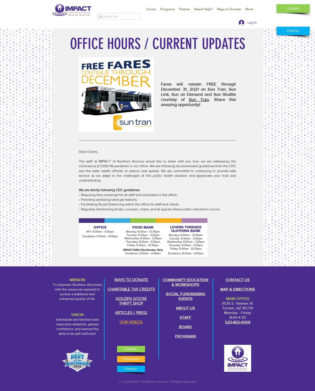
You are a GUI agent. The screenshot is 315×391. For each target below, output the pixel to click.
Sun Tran (199, 99)
